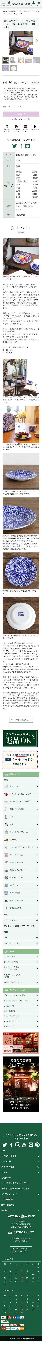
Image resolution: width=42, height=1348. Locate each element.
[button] (36, 40)
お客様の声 (6, 1178)
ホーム (4, 1151)
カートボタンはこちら (19, 720)
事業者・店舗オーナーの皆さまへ (15, 1189)
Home (5, 11)
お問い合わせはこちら (21, 119)
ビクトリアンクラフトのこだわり (15, 1183)
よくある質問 (7, 1199)
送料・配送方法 (7, 1205)
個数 (4, 107)
